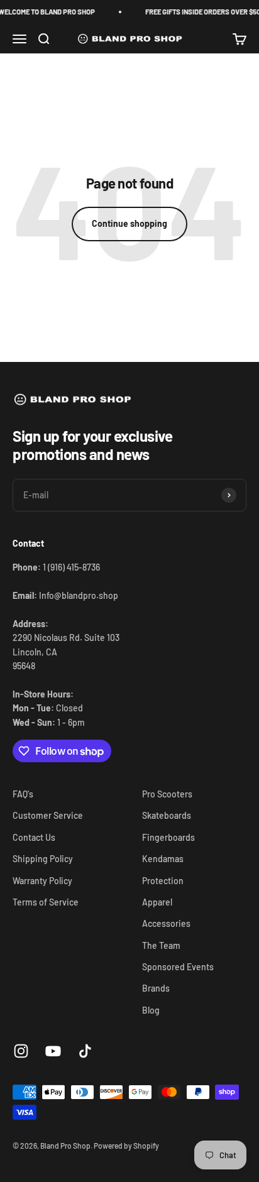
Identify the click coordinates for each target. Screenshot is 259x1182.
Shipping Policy (43, 858)
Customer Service (48, 815)
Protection (163, 880)
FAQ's (23, 794)
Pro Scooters (167, 794)
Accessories (166, 923)
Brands (156, 988)
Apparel (157, 902)
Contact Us (34, 837)
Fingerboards (168, 837)
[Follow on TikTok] (85, 1050)
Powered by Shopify (126, 1145)
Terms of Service (46, 902)
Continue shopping (129, 223)
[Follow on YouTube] (53, 1050)
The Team (161, 945)
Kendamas (163, 858)
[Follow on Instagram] (21, 1050)
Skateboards (166, 815)
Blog (151, 1010)
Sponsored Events (178, 966)
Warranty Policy (42, 880)
